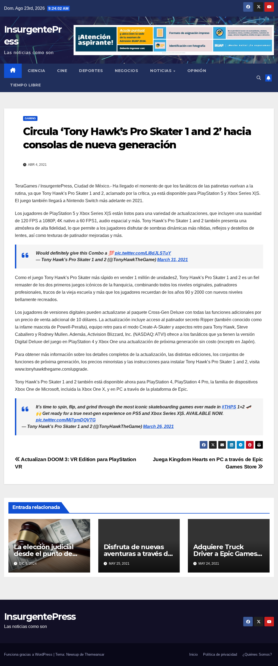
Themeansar (94, 654)
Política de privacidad (220, 654)
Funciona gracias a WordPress (28, 654)
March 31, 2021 (172, 259)
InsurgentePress (40, 616)
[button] (259, 78)
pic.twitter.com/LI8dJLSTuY (143, 253)
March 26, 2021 (158, 426)
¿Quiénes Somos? (257, 654)
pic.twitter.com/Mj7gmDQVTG (66, 420)
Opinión (196, 70)
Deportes (91, 70)
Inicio (193, 654)
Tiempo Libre (25, 85)
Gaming (30, 118)
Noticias (161, 70)
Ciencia (36, 70)
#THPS (229, 407)
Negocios (126, 70)
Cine (62, 70)
